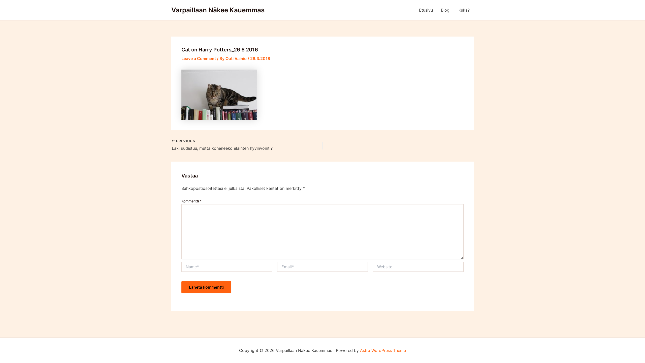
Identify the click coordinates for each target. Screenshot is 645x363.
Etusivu (426, 10)
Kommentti (191, 201)
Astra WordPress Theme (383, 350)
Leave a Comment (198, 58)
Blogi (445, 10)
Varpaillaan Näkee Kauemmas (218, 10)
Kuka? (464, 10)
